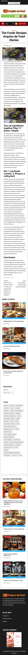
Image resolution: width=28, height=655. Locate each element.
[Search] (13, 23)
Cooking (17, 408)
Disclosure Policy (7, 618)
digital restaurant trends (10, 415)
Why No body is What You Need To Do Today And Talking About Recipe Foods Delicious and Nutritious (8, 288)
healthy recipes (7, 431)
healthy (17, 429)
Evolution (6, 421)
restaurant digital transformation (11, 452)
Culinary (6, 410)
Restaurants (7, 455)
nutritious (18, 444)
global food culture (8, 429)
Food (17, 421)
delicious (18, 413)
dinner (19, 415)
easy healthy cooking (9, 418)
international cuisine (9, 436)
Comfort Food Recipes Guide (11, 346)
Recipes (14, 30)
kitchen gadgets (8, 439)
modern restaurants (9, 444)
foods (12, 277)
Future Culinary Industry (10, 426)
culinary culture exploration (16, 410)
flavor (12, 421)
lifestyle (6, 442)
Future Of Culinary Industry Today (13, 580)
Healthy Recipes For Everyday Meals (13, 321)
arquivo (8, 277)
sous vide (14, 455)
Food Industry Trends (9, 423)
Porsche (16, 447)
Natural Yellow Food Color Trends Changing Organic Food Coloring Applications (13, 502)
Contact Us (5, 615)
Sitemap (5, 621)
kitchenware (17, 439)
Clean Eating (19, 405)
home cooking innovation (10, 434)
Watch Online (22, 23)
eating (17, 418)
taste (20, 455)
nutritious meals (8, 447)
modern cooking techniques (16, 442)
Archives (5, 389)
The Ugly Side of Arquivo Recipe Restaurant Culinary (21, 283)
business (12, 405)
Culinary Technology (9, 413)
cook (12, 408)
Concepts (6, 408)
